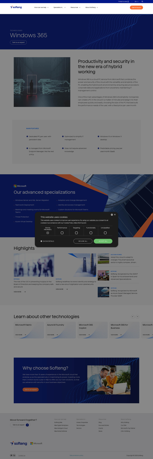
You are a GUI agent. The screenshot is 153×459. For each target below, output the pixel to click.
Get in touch (136, 7)
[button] (47, 241)
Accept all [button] (103, 241)
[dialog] (76, 229)
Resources (74, 7)
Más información (80, 223)
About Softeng (90, 7)
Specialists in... (58, 7)
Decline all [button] (82, 241)
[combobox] (112, 215)
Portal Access (122, 1)
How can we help (40, 7)
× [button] (115, 214)
